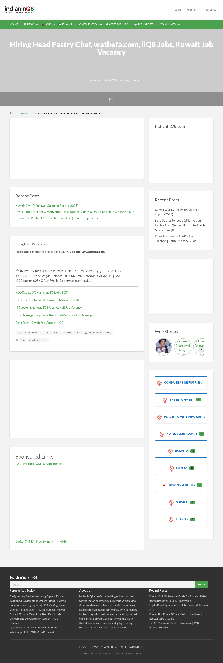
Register (191, 9)
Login (178, 9)
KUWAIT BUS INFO (117, 24)
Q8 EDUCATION (89, 24)
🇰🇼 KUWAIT (65, 24)
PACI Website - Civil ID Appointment (39, 463)
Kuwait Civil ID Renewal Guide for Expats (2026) (47, 205)
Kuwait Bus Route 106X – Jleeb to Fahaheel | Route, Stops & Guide (58, 218)
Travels (182, 519)
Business (182, 450)
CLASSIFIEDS (109, 647)
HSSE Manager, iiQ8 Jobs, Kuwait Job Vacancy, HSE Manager (55, 315)
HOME (14, 24)
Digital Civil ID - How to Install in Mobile (41, 541)
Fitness (181, 467)
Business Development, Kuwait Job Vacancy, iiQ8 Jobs (50, 300)
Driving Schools (182, 485)
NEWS (94, 647)
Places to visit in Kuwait (183, 416)
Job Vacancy (92, 80)
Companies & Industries (182, 382)
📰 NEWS (28, 24)
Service (182, 502)
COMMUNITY (168, 24)
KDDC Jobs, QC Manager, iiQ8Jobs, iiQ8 (42, 292)
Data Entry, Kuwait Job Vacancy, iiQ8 (39, 322)
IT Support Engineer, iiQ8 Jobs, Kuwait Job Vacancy (49, 307)
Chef (22, 340)
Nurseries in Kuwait (182, 433)
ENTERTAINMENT (131, 647)
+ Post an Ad (209, 9)
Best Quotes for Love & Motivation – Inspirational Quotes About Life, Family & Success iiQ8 (75, 212)
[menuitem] (178, 10)
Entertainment (182, 399)
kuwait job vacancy (38, 340)
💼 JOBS (46, 24)
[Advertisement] (105, 9)
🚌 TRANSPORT (143, 24)
